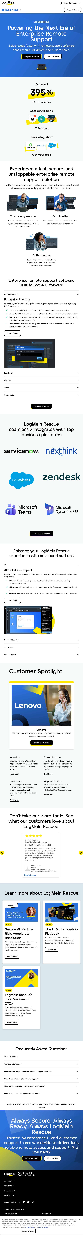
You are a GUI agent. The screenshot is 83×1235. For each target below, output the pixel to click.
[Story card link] (21, 455)
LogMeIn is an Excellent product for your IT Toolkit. (38, 843)
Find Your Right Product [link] (68, 3)
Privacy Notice (29, 1227)
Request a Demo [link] (72, 10)
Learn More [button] (12, 333)
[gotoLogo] (8, 3)
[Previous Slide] (2, 853)
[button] (41, 293)
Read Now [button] (14, 774)
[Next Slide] (81, 853)
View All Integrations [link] (41, 533)
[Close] (80, 1219)
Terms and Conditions (10, 1213)
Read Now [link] (51, 949)
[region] (41, 1225)
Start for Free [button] (53, 56)
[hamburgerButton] (79, 3)
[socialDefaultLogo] (19, 1202)
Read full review (30, 875)
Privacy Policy (46, 1213)
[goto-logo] (41, 1174)
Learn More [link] (12, 1022)
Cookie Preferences (28, 1231)
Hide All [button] (15, 1056)
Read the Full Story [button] (42, 742)
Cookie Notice (43, 1227)
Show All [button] (7, 1056)
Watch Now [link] (12, 956)
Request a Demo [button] (31, 56)
